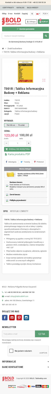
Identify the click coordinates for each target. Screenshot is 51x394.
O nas (10, 14)
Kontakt (17, 14)
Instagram (26, 317)
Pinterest (40, 162)
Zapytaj (25, 14)
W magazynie (9, 106)
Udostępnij (12, 162)
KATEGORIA (8, 111)
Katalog (20, 8)
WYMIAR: (8, 120)
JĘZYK (6, 114)
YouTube (12, 317)
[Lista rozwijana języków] (38, 14)
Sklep (4, 14)
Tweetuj (27, 162)
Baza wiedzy (32, 8)
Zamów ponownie (25, 29)
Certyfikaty (8, 8)
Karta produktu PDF (17, 154)
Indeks (6, 100)
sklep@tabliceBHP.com (19, 296)
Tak (43, 334)
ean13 (6, 108)
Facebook (4, 317)
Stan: (6, 103)
